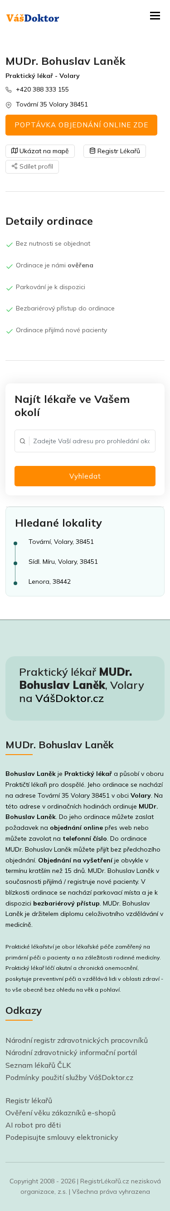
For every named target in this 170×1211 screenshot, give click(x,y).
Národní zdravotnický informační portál (71, 1052)
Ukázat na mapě (43, 151)
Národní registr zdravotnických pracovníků (76, 1040)
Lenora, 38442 (50, 581)
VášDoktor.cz (69, 698)
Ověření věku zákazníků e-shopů (60, 1112)
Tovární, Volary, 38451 (61, 542)
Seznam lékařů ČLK (38, 1065)
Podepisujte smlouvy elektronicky (61, 1137)
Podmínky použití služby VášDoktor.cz (69, 1077)
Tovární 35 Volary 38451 (52, 104)
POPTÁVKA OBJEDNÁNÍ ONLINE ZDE (81, 125)
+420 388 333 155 (42, 89)
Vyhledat (85, 476)
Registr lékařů (28, 1100)
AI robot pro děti (33, 1124)
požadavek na (54, 827)
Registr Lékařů (118, 151)
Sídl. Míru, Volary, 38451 (63, 561)
